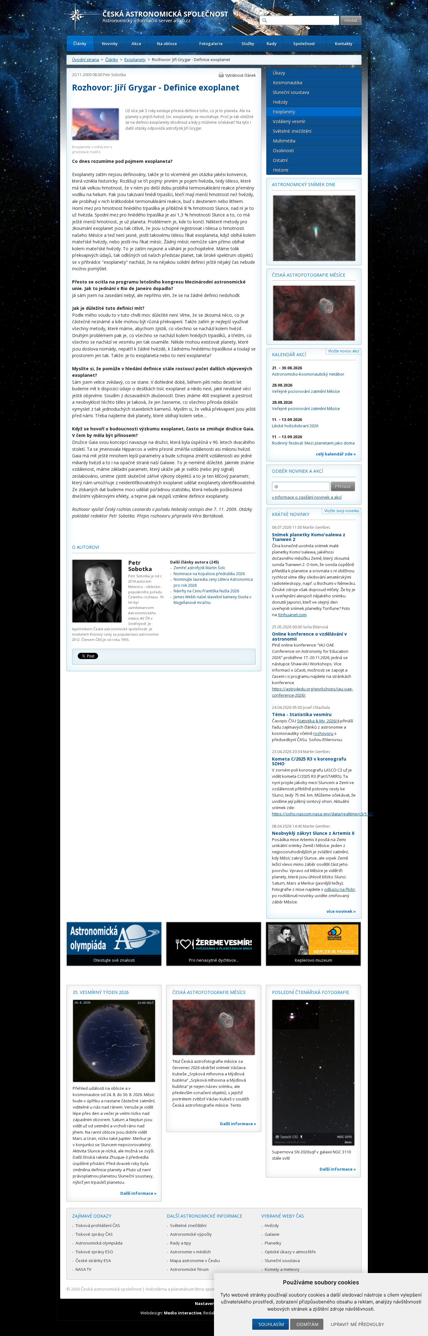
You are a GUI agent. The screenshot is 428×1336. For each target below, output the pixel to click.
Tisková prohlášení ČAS (98, 1225)
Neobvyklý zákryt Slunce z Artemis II (313, 833)
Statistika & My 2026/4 (318, 721)
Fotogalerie (211, 43)
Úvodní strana (85, 59)
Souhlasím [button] (271, 1324)
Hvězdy (280, 102)
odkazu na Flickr (339, 889)
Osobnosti (283, 150)
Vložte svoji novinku (341, 510)
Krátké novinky (290, 514)
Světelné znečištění (292, 131)
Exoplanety (135, 59)
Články (79, 43)
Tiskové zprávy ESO (94, 1252)
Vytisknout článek (240, 75)
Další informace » (138, 1193)
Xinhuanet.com (292, 614)
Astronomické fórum (189, 1269)
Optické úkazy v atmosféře (290, 1252)
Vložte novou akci (343, 351)
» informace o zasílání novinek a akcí (307, 497)
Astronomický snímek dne (303, 184)
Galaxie (272, 1234)
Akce (136, 43)
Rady (272, 43)
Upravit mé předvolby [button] (357, 1324)
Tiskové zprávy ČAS (94, 1234)
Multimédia (284, 141)
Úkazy (279, 73)
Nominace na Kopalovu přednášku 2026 (209, 573)
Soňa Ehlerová (315, 627)
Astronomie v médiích (190, 1252)
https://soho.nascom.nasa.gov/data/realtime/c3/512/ (322, 814)
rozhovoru (323, 733)
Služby (248, 43)
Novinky (110, 43)
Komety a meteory (282, 1269)
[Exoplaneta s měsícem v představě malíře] (95, 139)
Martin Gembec (316, 527)
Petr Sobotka (114, 74)
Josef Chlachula (316, 707)
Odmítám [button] (307, 1324)
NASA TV (83, 1269)
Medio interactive (182, 1313)
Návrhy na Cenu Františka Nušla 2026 (206, 591)
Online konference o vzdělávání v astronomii (309, 636)
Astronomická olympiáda (99, 1243)
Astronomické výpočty (191, 1234)
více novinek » (341, 911)
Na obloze (167, 43)
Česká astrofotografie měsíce (308, 275)
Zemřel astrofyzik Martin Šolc (199, 567)
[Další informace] (114, 1041)
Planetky (273, 1243)
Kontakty (343, 43)
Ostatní (280, 160)
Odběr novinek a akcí (297, 471)
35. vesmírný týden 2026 (101, 992)
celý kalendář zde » (336, 454)
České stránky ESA (93, 1260)
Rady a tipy (180, 1243)
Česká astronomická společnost (111, 1289)
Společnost (304, 43)
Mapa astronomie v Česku (195, 1260)
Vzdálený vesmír (289, 121)
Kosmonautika (287, 83)
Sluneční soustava (291, 92)
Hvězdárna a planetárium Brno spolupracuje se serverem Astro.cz (208, 1289)
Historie (281, 170)
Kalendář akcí (289, 354)
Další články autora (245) (194, 562)
